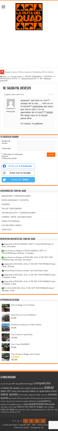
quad (26, 404)
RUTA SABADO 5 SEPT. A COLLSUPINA (31, 244)
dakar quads (9, 394)
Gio (42, 428)
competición (42, 383)
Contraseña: (6, 148)
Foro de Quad (16, 77)
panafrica (46, 401)
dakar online (51, 391)
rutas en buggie (36, 407)
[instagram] (21, 421)
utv (52, 410)
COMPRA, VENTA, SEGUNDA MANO (17, 217)
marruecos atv (11, 401)
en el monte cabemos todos (29, 395)
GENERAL (6, 204)
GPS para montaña (23, 398)
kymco (49, 398)
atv (13, 383)
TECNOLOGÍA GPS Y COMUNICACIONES (19, 213)
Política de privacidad (45, 425)
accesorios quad (6, 384)
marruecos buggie (22, 401)
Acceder (51, 155)
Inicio (4, 77)
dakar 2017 (6, 391)
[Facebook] (15, 421)
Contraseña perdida (9, 158)
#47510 (51, 94)
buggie (30, 384)
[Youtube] (18, 421)
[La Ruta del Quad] (29, 16)
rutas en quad (7, 409)
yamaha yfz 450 (14, 412)
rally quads (4, 407)
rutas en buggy (49, 407)
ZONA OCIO (6, 230)
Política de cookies (21, 428)
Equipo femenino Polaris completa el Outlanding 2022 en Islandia (29, 72)
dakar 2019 (16, 391)
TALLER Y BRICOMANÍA (12, 209)
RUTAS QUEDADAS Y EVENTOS (38, 77)
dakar (49, 387)
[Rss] (13, 421)
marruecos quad (34, 401)
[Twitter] (37, 421)
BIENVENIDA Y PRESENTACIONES (16, 196)
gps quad (44, 398)
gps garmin (12, 398)
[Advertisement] (29, 50)
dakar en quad (37, 391)
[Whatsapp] (25, 421)
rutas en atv (22, 407)
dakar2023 (25, 391)
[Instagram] (43, 421)
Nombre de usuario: (6, 142)
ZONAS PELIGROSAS (11, 221)
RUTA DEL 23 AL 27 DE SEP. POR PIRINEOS (33, 264)
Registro (5, 156)
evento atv (44, 395)
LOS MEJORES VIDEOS (12, 225)
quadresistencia (38, 403)
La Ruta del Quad (9, 425)
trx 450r (48, 409)
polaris (13, 404)
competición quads (10, 388)
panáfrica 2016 (5, 404)
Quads (51, 404)
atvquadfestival (22, 384)
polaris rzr (19, 404)
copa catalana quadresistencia (32, 388)
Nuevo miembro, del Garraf (27, 271)
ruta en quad (12, 407)
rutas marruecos (20, 409)
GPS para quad (35, 398)
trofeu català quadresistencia (35, 409)
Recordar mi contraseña (13, 154)
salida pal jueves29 (28, 79)
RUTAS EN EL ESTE (8, 79)
